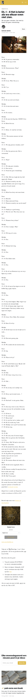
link (10, 571)
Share (23, 29)
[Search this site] (22, 2)
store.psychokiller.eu (7, 542)
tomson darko (6, 31)
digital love (5, 9)
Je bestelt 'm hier (13, 487)
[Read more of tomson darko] (3, 27)
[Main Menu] (25, 2)
